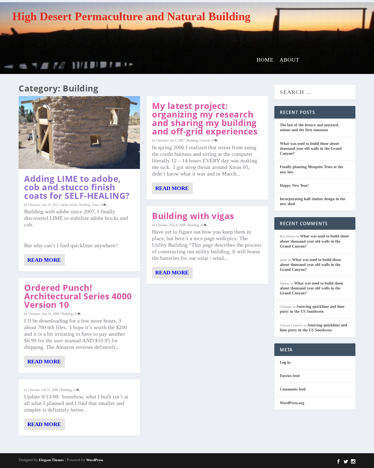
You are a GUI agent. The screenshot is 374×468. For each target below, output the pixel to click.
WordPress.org (292, 403)
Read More (44, 260)
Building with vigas (193, 216)
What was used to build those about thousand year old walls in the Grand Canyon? (311, 149)
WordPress (94, 460)
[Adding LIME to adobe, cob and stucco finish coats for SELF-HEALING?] (79, 132)
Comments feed (293, 389)
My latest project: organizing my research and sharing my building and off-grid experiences (204, 118)
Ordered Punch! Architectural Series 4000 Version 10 (78, 296)
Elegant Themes (51, 460)
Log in (285, 362)
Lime (95, 205)
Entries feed (290, 376)
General (205, 140)
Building (84, 205)
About (289, 60)
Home (265, 60)
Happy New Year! (294, 185)
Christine (34, 205)
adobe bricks (69, 205)
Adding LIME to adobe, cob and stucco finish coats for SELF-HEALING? (77, 187)
